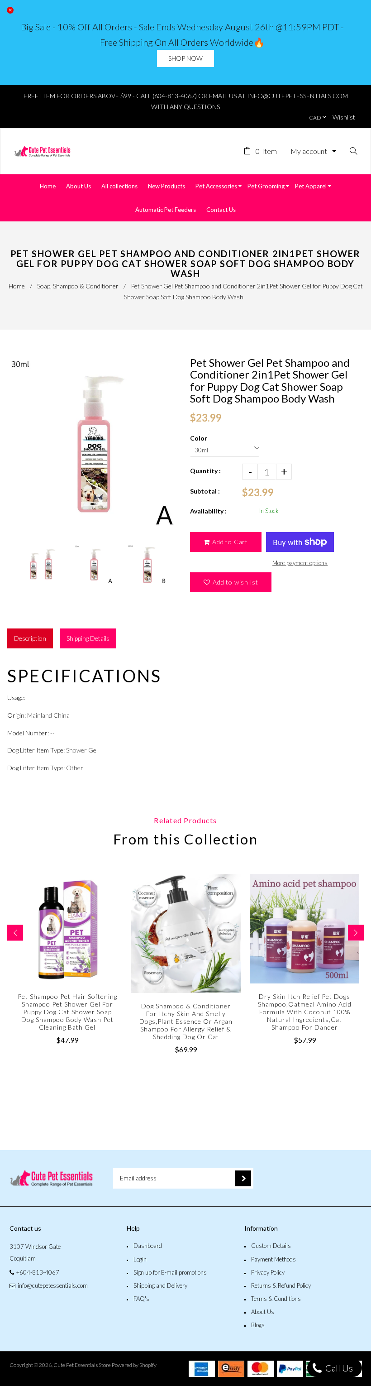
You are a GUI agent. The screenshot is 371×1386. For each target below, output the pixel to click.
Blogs (258, 1324)
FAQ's (141, 1298)
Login (140, 1259)
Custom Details (271, 1245)
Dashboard (147, 1245)
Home (17, 286)
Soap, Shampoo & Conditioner (78, 286)
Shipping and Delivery (160, 1285)
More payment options (300, 562)
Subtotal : (205, 491)
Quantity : (205, 471)
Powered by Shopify (134, 1365)
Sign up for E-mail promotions (170, 1272)
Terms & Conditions (276, 1298)
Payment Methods (273, 1259)
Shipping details (88, 638)
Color (198, 438)
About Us (262, 1311)
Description (30, 638)
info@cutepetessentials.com (53, 1285)
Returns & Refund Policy (281, 1285)
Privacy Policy (268, 1272)
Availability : (208, 511)
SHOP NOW (185, 58)
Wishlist (344, 117)
